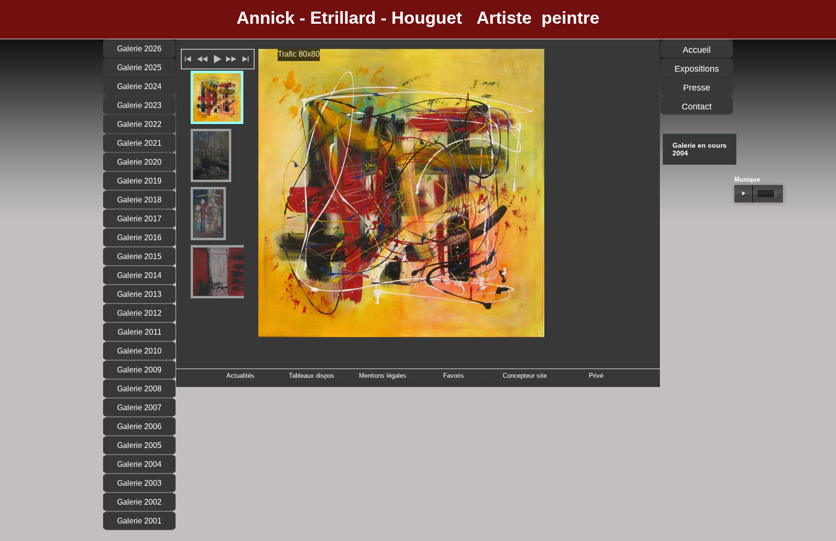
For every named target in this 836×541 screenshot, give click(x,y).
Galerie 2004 (139, 464)
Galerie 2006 (139, 426)
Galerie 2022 (139, 124)
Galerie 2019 (139, 181)
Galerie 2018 (139, 200)
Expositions (696, 69)
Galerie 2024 (139, 86)
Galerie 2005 (139, 445)
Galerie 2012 (139, 313)
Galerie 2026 (139, 49)
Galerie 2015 (139, 256)
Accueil (697, 50)
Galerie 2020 (139, 162)
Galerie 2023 (139, 105)
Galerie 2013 (139, 294)
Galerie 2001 (139, 521)
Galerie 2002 (139, 502)
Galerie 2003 (139, 483)
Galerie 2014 (139, 275)
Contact (697, 106)
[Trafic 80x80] (217, 97)
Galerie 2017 (139, 219)
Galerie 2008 (139, 389)
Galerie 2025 (139, 67)
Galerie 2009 (139, 370)
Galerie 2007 (139, 407)
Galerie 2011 (140, 332)
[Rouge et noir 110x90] (225, 271)
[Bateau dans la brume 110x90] (211, 155)
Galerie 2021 (139, 143)
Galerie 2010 (139, 351)
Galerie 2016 (139, 237)
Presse (696, 88)
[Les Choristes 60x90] (208, 213)
